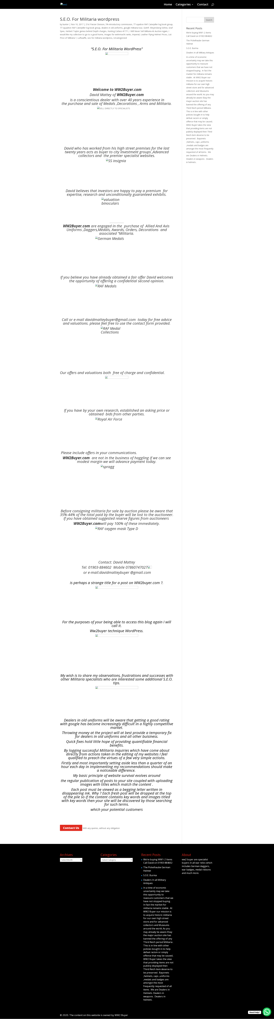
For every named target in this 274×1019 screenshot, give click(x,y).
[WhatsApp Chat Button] (267, 1012)
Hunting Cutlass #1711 (118, 31)
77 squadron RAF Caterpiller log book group (80, 27)
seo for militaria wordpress (99, 38)
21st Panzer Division (95, 24)
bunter (66, 24)
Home (168, 4)
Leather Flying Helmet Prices (154, 34)
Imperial (136, 34)
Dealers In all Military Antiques (200, 52)
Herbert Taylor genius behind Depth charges (86, 31)
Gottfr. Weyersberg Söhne (156, 27)
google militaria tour (133, 27)
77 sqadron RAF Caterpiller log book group (153, 24)
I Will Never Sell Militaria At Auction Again (148, 31)
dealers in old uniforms (112, 27)
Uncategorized (120, 38)
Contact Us (71, 828)
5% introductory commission (119, 24)
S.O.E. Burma (192, 48)
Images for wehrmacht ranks (117, 34)
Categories (183, 4)
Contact (202, 4)
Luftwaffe (81, 38)
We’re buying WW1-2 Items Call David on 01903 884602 (157, 861)
